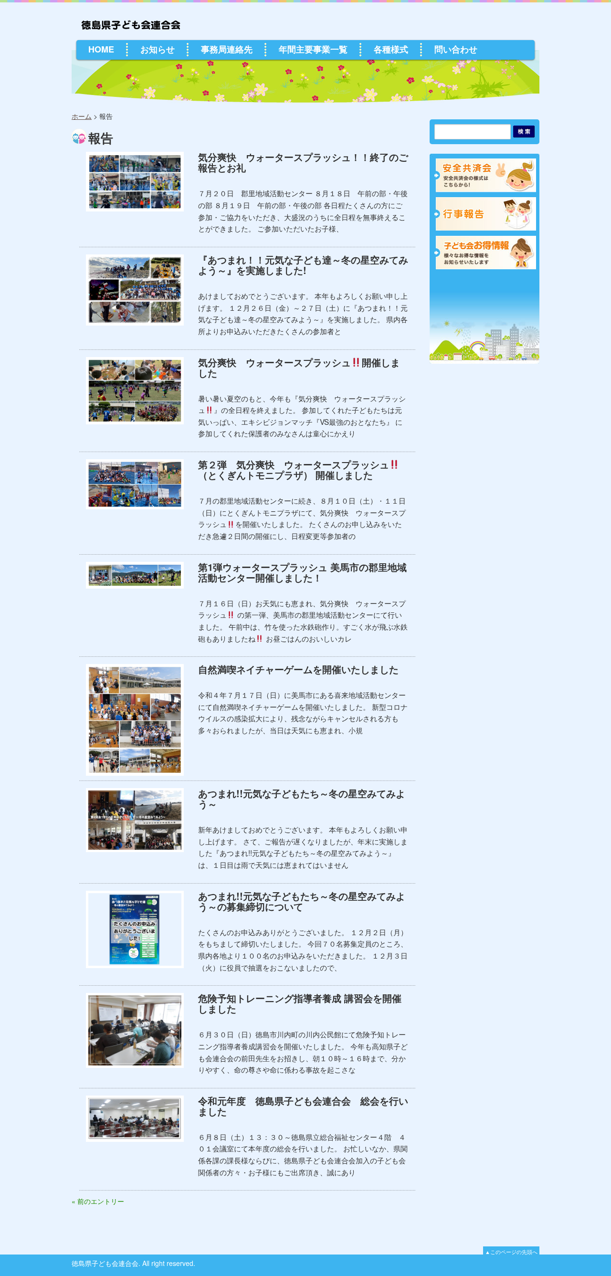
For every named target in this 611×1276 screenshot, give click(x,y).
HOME (101, 49)
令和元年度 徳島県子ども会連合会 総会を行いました (303, 1106)
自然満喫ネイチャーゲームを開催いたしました (298, 669)
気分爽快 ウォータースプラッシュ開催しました (299, 367)
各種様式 (391, 49)
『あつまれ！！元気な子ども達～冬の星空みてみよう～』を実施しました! (303, 265)
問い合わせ (455, 49)
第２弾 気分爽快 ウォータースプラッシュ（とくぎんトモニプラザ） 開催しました (293, 469)
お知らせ (157, 49)
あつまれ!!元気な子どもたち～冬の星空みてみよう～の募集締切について (301, 901)
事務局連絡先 (227, 49)
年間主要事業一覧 (313, 49)
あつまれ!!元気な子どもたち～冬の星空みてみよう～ (301, 798)
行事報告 (485, 214)
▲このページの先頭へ (511, 1251)
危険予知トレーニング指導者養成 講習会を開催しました (299, 1003)
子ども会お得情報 (485, 253)
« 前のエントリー (98, 1201)
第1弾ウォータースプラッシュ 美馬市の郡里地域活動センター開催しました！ (302, 572)
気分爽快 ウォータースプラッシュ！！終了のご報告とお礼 (303, 162)
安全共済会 (485, 175)
